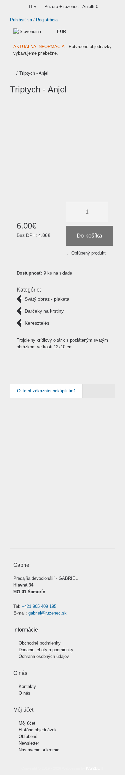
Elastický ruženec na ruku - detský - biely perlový (101, 439)
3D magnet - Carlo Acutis (31, 432)
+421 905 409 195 (39, 606)
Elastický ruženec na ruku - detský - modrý (111, 436)
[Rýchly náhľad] (20, 537)
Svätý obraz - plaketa (47, 299)
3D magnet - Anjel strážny (22, 432)
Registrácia (47, 19)
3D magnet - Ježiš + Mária (51, 432)
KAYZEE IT (95, 768)
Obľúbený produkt (88, 253)
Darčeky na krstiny (44, 311)
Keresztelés (37, 323)
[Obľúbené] (20, 522)
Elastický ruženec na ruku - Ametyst (72, 436)
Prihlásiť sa (21, 19)
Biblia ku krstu (58, 429)
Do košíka (89, 236)
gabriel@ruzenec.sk (47, 613)
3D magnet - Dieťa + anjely (41, 436)
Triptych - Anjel (33, 73)
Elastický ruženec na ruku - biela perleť (91, 436)
